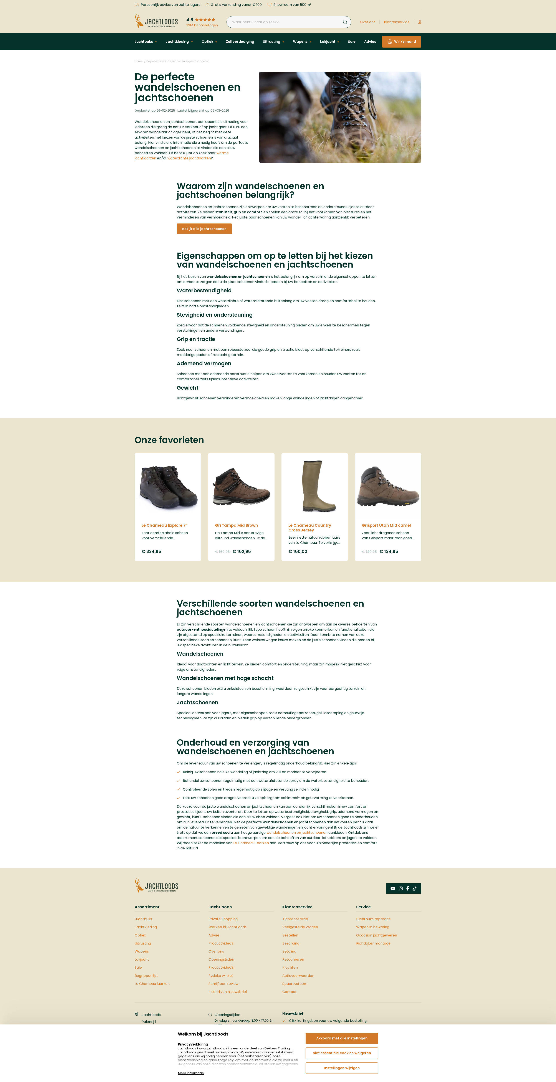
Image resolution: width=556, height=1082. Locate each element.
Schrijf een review (223, 984)
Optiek (208, 41)
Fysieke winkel (220, 976)
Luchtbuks (144, 41)
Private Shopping (223, 919)
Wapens (300, 41)
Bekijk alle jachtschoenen (204, 229)
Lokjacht (328, 41)
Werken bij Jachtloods (227, 927)
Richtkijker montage (373, 943)
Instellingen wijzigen (342, 1067)
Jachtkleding (177, 41)
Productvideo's (221, 943)
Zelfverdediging (240, 41)
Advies (370, 41)
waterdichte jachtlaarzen (189, 158)
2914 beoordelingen (202, 25)
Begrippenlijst (146, 976)
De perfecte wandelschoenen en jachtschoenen (178, 61)
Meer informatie (191, 1073)
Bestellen (290, 935)
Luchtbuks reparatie (373, 919)
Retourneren (293, 959)
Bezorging (290, 943)
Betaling (289, 951)
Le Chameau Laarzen (251, 842)
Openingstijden (221, 959)
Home (138, 61)
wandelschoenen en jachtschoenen (297, 832)
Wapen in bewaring (372, 927)
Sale (352, 41)
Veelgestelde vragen (300, 927)
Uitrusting (272, 41)
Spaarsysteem (294, 984)
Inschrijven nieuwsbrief (227, 992)
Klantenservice (397, 22)
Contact (289, 992)
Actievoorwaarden (298, 976)
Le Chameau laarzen (152, 984)
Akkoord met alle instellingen (341, 1038)
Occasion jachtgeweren (376, 935)
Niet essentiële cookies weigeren (342, 1053)
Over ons (367, 22)
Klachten (290, 967)
